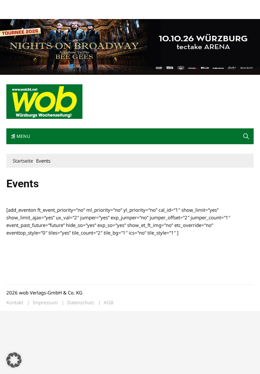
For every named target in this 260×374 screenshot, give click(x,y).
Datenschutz (80, 302)
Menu (22, 136)
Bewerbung (17, 13)
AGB (109, 302)
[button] (246, 136)
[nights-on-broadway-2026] (130, 46)
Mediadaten (17, 6)
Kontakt (78, 6)
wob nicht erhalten (50, 6)
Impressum (100, 6)
